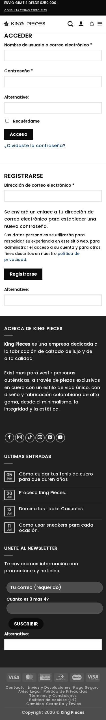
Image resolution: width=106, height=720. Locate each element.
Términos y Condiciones (53, 695)
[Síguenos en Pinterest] (50, 437)
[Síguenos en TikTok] (29, 437)
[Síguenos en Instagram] (19, 437)
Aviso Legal (29, 691)
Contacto (15, 687)
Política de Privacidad (66, 691)
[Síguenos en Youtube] (60, 437)
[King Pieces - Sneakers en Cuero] (24, 24)
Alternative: (16, 97)
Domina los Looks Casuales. (51, 508)
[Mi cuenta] (81, 24)
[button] (70, 24)
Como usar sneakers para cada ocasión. (56, 527)
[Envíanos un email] (40, 437)
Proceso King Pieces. (42, 492)
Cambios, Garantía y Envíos (53, 703)
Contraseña (30, 71)
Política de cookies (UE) (53, 699)
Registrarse (23, 274)
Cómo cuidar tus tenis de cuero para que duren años (56, 476)
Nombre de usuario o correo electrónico (53, 45)
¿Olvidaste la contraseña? (34, 145)
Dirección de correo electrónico (51, 185)
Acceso (18, 134)
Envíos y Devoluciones (49, 687)
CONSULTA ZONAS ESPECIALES (25, 10)
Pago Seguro (86, 687)
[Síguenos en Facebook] (9, 437)
